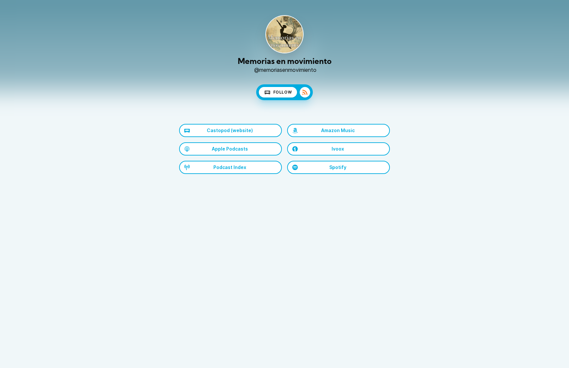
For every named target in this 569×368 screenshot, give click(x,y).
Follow (282, 92)
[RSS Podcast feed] (305, 92)
